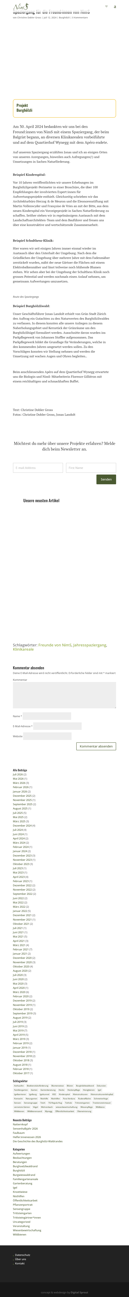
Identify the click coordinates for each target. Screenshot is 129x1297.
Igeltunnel (44, 1094)
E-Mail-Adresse (23, 726)
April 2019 (19, 1035)
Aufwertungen (21, 1153)
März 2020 (19, 992)
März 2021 (19, 945)
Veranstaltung (21, 1226)
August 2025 (20, 808)
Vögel (35, 1107)
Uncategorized (21, 1222)
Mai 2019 (18, 1030)
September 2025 (22, 804)
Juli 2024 (18, 830)
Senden (106, 479)
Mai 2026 (18, 778)
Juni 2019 (18, 1026)
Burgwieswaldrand (24, 1175)
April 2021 (19, 941)
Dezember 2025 (22, 796)
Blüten (70, 1085)
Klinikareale (23, 649)
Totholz (68, 1102)
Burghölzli (64, 17)
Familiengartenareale (25, 1179)
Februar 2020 (21, 996)
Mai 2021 (18, 936)
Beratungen (20, 1162)
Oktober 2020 (21, 966)
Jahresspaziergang (89, 644)
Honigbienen (89, 1090)
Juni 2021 (18, 932)
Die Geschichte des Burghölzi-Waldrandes (38, 1141)
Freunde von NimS (54, 644)
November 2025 (22, 800)
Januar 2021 (20, 953)
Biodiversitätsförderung (37, 1085)
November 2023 (22, 860)
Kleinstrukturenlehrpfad (102, 1094)
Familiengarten (21, 1090)
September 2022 (22, 894)
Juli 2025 (18, 813)
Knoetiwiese (20, 1192)
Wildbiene (100, 1107)
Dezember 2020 (22, 958)
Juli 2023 (18, 868)
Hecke (61, 1090)
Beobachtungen (22, 1158)
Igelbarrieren (20, 1094)
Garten (34, 1090)
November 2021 (22, 919)
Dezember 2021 (22, 915)
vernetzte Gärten (22, 1107)
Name (17, 716)
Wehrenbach (47, 1107)
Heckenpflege (73, 1090)
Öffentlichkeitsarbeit (64, 1111)
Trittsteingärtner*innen (27, 1217)
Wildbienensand (34, 1111)
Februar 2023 (21, 881)
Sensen (17, 1102)
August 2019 (20, 1017)
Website (17, 736)
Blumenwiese (57, 1085)
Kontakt (20, 1263)
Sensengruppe (48, 567)
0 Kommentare (80, 17)
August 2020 (20, 970)
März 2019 (19, 1039)
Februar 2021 (21, 949)
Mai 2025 (18, 817)
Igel (99, 1090)
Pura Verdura (69, 1098)
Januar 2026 (20, 791)
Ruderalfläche (84, 1098)
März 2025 (19, 821)
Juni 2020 (18, 979)
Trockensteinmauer (102, 1102)
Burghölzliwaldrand (85, 1085)
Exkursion (101, 1085)
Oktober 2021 (21, 924)
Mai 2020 (18, 983)
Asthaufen (19, 1085)
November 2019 (22, 1005)
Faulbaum (31, 606)
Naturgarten (31, 1098)
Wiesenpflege (87, 1107)
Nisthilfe (44, 1098)
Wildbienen (19, 1111)
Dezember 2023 (22, 855)
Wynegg (48, 1111)
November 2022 (22, 889)
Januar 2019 (20, 1047)
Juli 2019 (18, 1022)
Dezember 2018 (22, 1052)
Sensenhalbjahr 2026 (38, 563)
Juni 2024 (18, 834)
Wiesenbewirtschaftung (27, 1230)
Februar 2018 (21, 1069)
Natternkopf (32, 519)
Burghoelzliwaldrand (25, 1166)
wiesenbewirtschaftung (66, 1107)
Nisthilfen (55, 1098)
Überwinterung (84, 1111)
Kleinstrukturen (80, 1094)
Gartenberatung (48, 524)
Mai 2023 (18, 872)
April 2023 (19, 877)
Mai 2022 (18, 902)
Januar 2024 (20, 851)
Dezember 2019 (22, 1000)
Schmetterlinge (101, 1098)
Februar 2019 (21, 1043)
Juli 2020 (18, 975)
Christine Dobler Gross (29, 17)
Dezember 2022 (22, 885)
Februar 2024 (21, 847)
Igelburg (33, 1094)
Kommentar (20, 680)
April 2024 (19, 838)
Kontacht (18, 1098)
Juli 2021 (18, 928)
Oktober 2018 (21, 1060)
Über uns (20, 1259)
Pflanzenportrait (67, 524)
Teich (42, 1102)
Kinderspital (64, 1094)
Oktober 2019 (21, 1009)
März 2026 (19, 783)
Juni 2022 (18, 898)
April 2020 (19, 988)
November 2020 (22, 962)
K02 (54, 1094)
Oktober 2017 (21, 1073)
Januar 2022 (20, 911)
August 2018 (20, 1064)
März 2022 (19, 906)
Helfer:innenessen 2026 (27, 1137)
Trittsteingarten (85, 524)
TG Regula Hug (55, 1102)
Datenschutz (22, 1255)
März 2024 (19, 842)
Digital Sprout (79, 1292)
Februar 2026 (21, 787)
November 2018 (22, 1056)
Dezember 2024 (22, 825)
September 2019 (22, 1013)
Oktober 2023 (21, 864)
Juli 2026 (18, 774)
